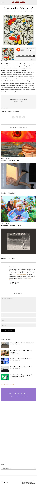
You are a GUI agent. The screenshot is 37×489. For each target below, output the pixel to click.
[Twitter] (20, 117)
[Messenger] (17, 117)
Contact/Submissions (27, 482)
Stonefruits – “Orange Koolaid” (11, 226)
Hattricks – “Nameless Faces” (10, 160)
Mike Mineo (10, 11)
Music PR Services (31, 483)
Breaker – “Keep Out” (8, 193)
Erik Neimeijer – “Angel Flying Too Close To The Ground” (21, 375)
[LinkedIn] (18, 283)
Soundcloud (4, 111)
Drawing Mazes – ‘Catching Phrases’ (22, 343)
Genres (23, 483)
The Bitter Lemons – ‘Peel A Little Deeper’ (21, 351)
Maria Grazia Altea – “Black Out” (21, 367)
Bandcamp (16, 111)
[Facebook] (13, 117)
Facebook (10, 111)
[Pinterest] (23, 117)
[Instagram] (15, 283)
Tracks (30, 11)
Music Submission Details (7, 384)
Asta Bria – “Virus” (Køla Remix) (20, 359)
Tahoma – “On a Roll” (8, 258)
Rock (25, 11)
